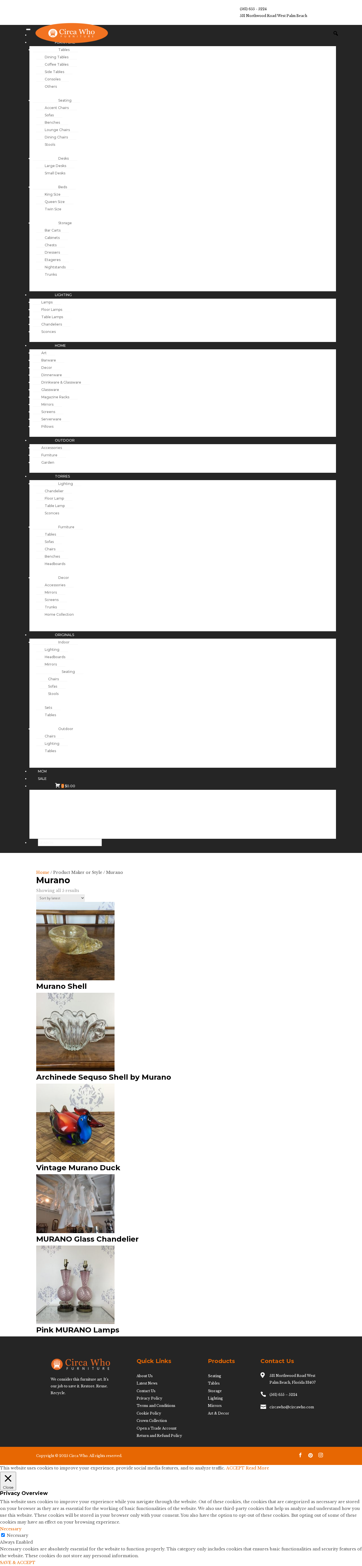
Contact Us (146, 1391)
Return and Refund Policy (159, 1436)
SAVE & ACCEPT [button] (17, 1562)
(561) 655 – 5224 (283, 1394)
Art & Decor (218, 1413)
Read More (257, 1468)
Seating (214, 1376)
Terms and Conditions (156, 1406)
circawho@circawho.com (292, 1407)
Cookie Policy (149, 1413)
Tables (214, 1383)
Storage (215, 1391)
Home (42, 872)
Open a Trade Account (156, 1428)
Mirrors (215, 1406)
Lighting (215, 1398)
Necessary (17, 1535)
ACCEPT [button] (235, 1468)
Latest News (147, 1383)
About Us (145, 1376)
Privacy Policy (149, 1398)
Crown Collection (152, 1421)
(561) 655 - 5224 (253, 9)
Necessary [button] (10, 1528)
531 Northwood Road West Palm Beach (273, 16)
